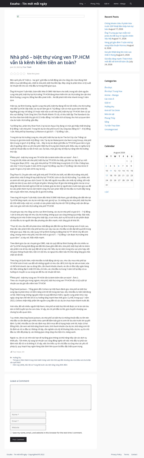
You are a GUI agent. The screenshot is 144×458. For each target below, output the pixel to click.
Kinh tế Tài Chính (112, 110)
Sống (81, 3)
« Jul (106, 191)
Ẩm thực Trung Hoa (113, 91)
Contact (134, 454)
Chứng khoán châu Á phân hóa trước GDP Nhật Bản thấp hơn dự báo (119, 26)
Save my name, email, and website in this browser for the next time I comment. (47, 432)
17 (107, 175)
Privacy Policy (116, 454)
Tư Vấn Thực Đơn (112, 125)
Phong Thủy (95, 3)
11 (111, 170)
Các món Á (109, 99)
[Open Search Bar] (131, 3)
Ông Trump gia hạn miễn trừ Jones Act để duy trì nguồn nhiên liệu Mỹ (119, 36)
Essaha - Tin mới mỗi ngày (28, 4)
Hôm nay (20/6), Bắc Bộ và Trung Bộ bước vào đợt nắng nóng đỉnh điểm (40, 365)
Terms (126, 454)
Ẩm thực (108, 87)
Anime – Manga (119, 3)
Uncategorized (111, 129)
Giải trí (106, 3)
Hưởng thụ (17, 357)
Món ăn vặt (109, 114)
